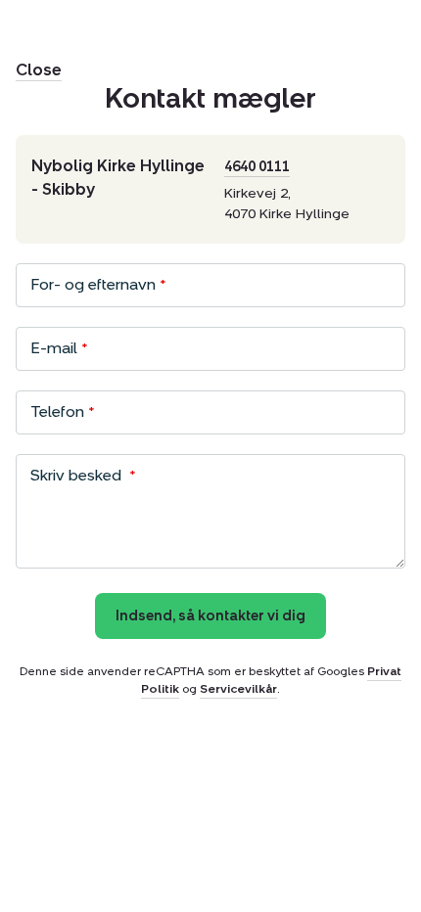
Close (39, 70)
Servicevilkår (238, 689)
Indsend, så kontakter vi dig (210, 616)
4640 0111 (257, 167)
